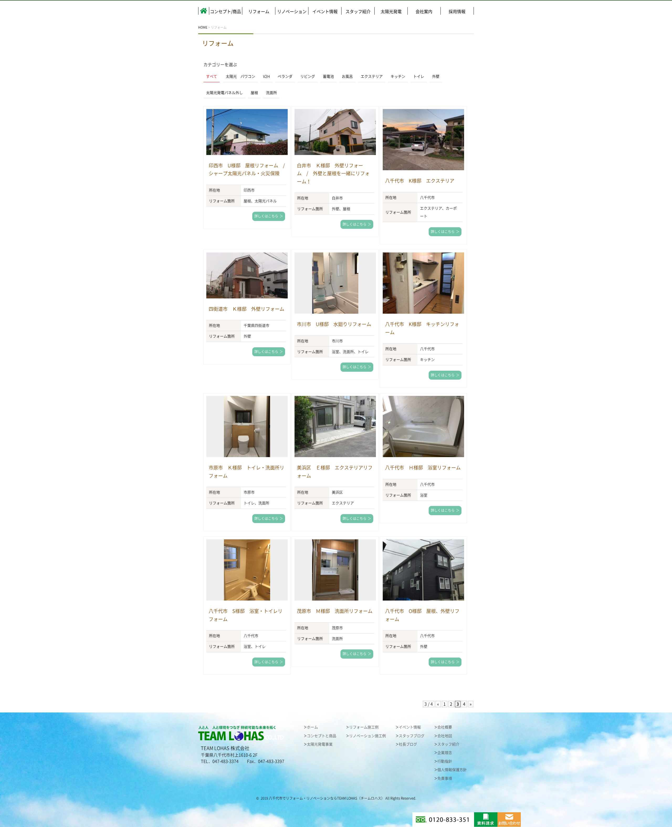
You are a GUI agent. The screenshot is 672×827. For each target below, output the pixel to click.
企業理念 (444, 752)
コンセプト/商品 (225, 11)
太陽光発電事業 (320, 744)
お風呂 (347, 76)
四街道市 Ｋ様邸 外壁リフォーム (246, 309)
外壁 (435, 76)
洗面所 (271, 93)
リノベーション (292, 11)
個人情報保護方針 (452, 770)
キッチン (398, 76)
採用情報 (457, 11)
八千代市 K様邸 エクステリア (419, 180)
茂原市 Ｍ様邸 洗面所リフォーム (334, 611)
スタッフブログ (411, 736)
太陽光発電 (391, 11)
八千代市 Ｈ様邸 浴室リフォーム (423, 467)
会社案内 (424, 11)
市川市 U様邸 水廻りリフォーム (334, 324)
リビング (307, 76)
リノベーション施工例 (367, 736)
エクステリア (372, 76)
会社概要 (444, 727)
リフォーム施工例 (364, 727)
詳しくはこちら (266, 216)
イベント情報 (325, 11)
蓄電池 (328, 76)
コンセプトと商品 (321, 736)
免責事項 (444, 778)
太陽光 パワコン (240, 76)
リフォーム (258, 11)
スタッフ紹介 (358, 11)
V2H (266, 76)
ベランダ (285, 76)
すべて (211, 76)
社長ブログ (408, 744)
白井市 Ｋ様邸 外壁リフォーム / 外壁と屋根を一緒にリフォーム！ (333, 173)
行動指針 (444, 761)
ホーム (312, 727)
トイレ (418, 76)
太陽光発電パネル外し (224, 93)
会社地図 (444, 736)
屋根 (254, 93)
